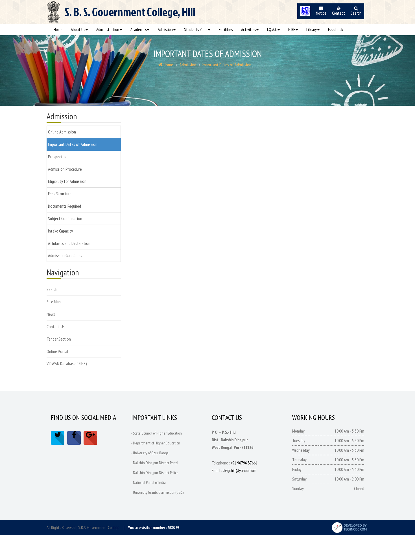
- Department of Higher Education (155, 443)
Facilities (226, 29)
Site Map (54, 301)
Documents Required (64, 206)
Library (311, 29)
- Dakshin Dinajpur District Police (154, 472)
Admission (165, 29)
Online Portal (57, 351)
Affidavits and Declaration (69, 243)
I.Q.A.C (272, 29)
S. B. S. (130, 14)
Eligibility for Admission (67, 181)
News (51, 314)
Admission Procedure (65, 169)
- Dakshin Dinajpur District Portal (154, 462)
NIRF (291, 29)
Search (52, 289)
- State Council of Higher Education (156, 433)
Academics (138, 29)
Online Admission (62, 132)
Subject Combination (65, 218)
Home (58, 29)
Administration (107, 29)
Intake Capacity (60, 231)
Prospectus (57, 156)
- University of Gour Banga (150, 452)
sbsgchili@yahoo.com (239, 470)
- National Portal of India (148, 482)
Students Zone (195, 29)
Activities (248, 29)
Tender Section (59, 339)
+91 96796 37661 (244, 463)
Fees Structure (59, 193)
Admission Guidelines (65, 255)
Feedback (335, 29)
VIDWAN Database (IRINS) (67, 363)
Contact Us (56, 326)
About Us (78, 29)
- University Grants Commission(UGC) (157, 492)
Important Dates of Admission (226, 64)
